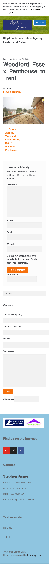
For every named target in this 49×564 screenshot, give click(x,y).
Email (10, 232)
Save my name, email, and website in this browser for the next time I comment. (22, 259)
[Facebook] (21, 450)
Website (11, 243)
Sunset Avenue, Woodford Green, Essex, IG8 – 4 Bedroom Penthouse (12, 140)
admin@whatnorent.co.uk (15, 13)
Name (10, 220)
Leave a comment (12, 91)
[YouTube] (6, 450)
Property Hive (34, 555)
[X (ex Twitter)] (13, 450)
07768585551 (34, 9)
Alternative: (13, 274)
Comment (12, 184)
